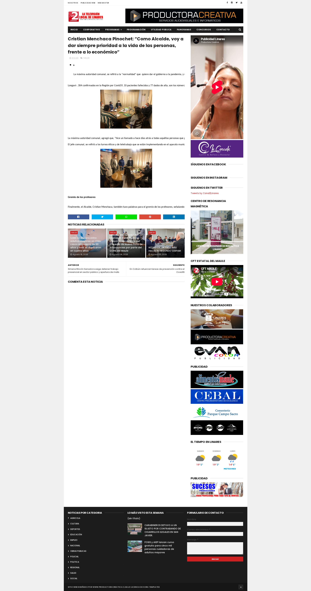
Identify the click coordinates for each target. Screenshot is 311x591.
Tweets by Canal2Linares (205, 193)
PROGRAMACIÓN (136, 29)
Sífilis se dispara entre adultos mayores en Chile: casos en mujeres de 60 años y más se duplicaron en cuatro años (85, 244)
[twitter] (237, 2)
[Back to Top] (240, 587)
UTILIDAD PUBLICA (161, 29)
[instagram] (232, 2)
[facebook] (227, 2)
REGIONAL (75, 567)
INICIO (74, 29)
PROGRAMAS (112, 29)
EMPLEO (73, 540)
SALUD (86, 58)
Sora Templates (151, 587)
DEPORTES (75, 529)
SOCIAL (73, 578)
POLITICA (74, 562)
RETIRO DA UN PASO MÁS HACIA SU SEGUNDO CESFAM (165, 249)
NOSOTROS (73, 3)
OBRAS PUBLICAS (78, 551)
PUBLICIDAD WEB (88, 3)
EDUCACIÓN (76, 534)
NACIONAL (75, 545)
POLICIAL (74, 556)
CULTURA (74, 523)
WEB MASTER (103, 3)
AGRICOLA (75, 518)
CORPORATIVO (91, 29)
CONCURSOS (203, 29)
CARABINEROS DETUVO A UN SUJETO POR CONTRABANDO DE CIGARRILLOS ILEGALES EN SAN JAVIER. (162, 530)
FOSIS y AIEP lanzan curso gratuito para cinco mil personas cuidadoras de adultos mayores (159, 547)
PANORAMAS (184, 29)
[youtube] (241, 2)
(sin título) (133, 518)
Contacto (223, 29)
